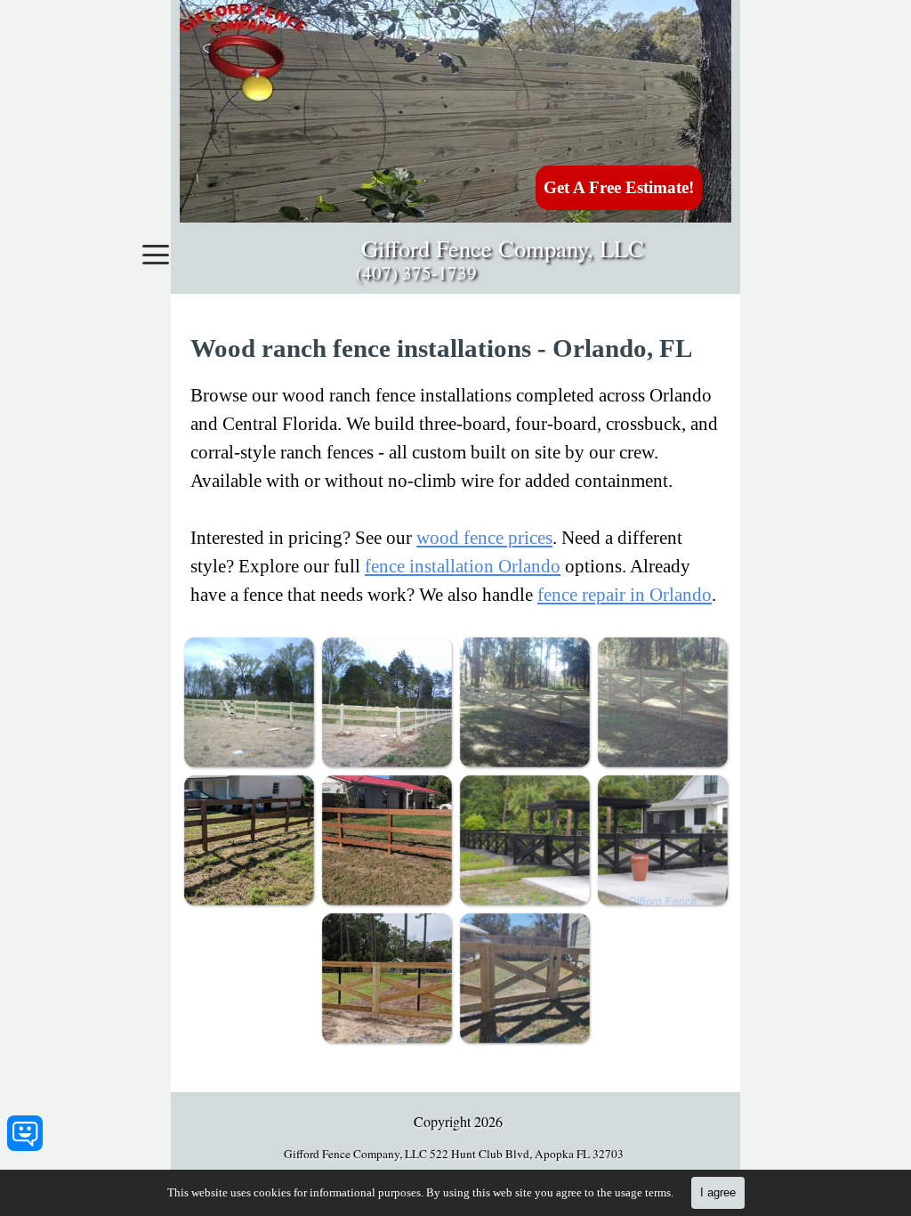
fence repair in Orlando (624, 594)
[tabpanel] (455, 469)
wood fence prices (484, 537)
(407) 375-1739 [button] (416, 272)
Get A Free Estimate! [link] (619, 187)
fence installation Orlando (462, 566)
